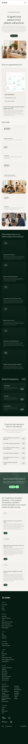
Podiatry (16, 696)
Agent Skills (4, 616)
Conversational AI (5, 661)
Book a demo (4, 653)
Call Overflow (4, 674)
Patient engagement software (8, 659)
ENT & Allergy (4, 689)
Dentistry (3, 688)
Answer (3, 606)
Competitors (4, 638)
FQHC (3, 709)
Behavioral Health (5, 686)
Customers (4, 636)
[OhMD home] (4, 3)
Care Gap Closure (5, 680)
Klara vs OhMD (5, 643)
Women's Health (5, 701)
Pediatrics (16, 695)
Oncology (4, 693)
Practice (3, 707)
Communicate (4, 604)
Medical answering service (7, 625)
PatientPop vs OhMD (6, 645)
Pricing (3, 620)
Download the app (8, 726)
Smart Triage (4, 671)
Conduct (3, 610)
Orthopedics (16, 693)
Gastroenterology (17, 689)
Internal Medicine (5, 691)
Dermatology (16, 688)
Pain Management (5, 695)
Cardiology (16, 686)
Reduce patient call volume (7, 622)
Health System (5, 711)
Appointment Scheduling (7, 667)
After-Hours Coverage (6, 676)
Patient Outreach (5, 678)
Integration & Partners (6, 618)
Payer (3, 712)
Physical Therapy (5, 696)
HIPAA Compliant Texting (7, 657)
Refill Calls (4, 669)
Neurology (16, 691)
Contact (3, 655)
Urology (15, 698)
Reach (3, 608)
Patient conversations (6, 623)
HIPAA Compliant (5, 627)
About (3, 651)
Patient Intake (4, 673)
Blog (3, 634)
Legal (3, 726)
